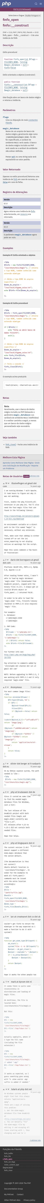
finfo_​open (8, 1159)
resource (24, 214)
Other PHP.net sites (12, 1200)
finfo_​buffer (8, 1153)
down (9, 483)
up (4, 483)
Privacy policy (29, 1200)
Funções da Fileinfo (12, 1149)
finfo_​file (7, 1156)
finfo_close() (11, 444)
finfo (7, 68)
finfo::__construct (13, 85)
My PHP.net (9, 1194)
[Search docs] (36, 3)
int (26, 59)
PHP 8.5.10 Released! (22, 9)
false (13, 68)
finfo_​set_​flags (9, 1162)
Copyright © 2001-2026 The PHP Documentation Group (17, 1186)
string (24, 62)
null (25, 65)
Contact (20, 1194)
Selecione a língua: (16, 15)
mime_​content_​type (11, 1165)
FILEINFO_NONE (11, 62)
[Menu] (40, 3)
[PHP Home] (6, 4)
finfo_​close (8, 1170)
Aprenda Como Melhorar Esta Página (18, 463)
